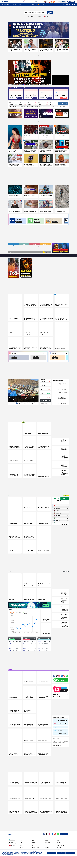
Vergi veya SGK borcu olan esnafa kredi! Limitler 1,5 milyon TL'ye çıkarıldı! (64, 622)
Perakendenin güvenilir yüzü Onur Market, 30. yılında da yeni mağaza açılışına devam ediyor (62, 826)
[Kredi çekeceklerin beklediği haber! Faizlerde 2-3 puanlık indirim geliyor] (23, 84)
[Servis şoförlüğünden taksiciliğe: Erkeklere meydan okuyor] (62, 340)
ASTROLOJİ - (48, 112)
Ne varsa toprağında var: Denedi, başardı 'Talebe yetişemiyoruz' (14, 840)
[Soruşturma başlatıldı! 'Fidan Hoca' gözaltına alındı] (11, 84)
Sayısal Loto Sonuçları (62, 751)
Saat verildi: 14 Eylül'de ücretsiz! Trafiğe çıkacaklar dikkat (64, 644)
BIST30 (21, 637)
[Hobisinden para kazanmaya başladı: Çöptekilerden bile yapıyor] (62, 833)
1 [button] (11, 431)
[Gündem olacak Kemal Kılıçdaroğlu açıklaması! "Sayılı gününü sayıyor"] (31, 84)
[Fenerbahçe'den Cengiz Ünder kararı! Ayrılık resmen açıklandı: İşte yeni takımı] (13, 84)
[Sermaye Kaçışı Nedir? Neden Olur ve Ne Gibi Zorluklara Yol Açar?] (62, 129)
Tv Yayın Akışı (55, 722)
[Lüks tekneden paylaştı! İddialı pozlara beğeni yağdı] (62, 361)
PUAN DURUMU (56, 526)
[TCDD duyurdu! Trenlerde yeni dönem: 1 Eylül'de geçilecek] (56, 628)
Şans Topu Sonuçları (62, 758)
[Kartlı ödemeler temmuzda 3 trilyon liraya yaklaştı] (46, 833)
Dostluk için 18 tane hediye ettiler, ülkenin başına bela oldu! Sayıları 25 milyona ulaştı (64, 478)
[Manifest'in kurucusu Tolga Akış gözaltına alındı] (15, 710)
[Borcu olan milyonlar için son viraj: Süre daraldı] (24, 84)
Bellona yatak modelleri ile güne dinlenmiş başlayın (30, 825)
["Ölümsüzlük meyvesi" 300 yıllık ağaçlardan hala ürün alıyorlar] (56, 500)
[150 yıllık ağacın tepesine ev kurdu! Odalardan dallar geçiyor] (46, 326)
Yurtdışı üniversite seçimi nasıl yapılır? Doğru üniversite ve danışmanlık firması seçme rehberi (31, 840)
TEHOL (39, 671)
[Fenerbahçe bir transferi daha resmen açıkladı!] (29, 543)
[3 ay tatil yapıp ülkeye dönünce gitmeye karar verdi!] (29, 703)
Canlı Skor (66, 523)
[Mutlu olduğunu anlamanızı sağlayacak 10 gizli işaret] (31, 144)
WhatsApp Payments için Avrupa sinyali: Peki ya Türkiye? (61, 812)
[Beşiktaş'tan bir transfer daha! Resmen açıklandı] (14, 84)
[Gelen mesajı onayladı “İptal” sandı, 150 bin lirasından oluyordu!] (36, 84)
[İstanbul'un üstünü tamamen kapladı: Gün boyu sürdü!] (46, 129)
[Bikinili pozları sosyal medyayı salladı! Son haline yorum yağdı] (29, 775)
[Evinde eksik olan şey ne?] (31, 189)
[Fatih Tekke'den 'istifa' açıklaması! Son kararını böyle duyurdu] (10, 84)
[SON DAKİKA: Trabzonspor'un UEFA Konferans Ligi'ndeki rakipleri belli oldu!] (40, 84)
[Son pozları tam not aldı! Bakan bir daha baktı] (15, 732)
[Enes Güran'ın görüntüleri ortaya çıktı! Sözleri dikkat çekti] (38, 30)
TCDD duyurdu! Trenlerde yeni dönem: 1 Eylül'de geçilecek (64, 629)
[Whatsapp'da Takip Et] (67, 704)
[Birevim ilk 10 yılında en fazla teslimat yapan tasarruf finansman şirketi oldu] (31, 804)
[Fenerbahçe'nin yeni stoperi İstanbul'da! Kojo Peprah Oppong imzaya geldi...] (48, 84)
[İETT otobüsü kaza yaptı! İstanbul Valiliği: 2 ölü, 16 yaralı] (20, 84)
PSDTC (10, 672)
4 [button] (19, 431)
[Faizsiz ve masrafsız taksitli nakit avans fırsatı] (33, 84)
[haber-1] (13, 295)
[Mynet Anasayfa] (6, 1)
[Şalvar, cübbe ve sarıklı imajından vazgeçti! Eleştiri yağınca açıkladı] (44, 703)
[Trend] (47, 2)
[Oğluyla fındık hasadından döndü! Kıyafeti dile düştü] (15, 461)
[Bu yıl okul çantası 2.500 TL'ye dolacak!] (46, 641)
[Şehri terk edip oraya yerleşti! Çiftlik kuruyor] (44, 84)
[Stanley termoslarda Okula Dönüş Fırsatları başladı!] (62, 144)
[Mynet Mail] (74, 4)
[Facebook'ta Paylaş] (59, 772)
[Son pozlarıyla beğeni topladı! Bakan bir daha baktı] (29, 746)
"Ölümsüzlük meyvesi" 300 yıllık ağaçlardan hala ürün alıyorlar (64, 501)
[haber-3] (38, 295)
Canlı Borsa (66, 599)
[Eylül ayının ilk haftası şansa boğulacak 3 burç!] (15, 189)
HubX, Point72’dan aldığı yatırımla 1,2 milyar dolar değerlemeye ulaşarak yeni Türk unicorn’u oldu (14, 812)
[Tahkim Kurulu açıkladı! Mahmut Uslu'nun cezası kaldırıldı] (29, 558)
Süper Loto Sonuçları (62, 754)
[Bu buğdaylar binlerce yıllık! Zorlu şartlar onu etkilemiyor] (44, 468)
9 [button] (32, 431)
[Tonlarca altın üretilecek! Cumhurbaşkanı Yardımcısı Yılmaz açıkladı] (56, 652)
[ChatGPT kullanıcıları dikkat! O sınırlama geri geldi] (56, 492)
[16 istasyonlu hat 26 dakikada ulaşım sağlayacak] (46, 340)
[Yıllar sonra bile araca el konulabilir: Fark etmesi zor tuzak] (56, 636)
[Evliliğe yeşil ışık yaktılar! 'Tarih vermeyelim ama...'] (15, 767)
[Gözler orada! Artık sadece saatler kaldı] (15, 612)
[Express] (54, 2)
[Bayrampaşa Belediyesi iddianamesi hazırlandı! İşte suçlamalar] (15, 204)
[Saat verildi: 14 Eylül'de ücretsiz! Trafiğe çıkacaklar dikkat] (56, 644)
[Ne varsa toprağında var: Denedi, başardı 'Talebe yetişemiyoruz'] (15, 833)
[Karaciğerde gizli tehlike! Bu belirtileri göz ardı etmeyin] (31, 204)
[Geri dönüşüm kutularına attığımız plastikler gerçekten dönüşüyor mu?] (29, 453)
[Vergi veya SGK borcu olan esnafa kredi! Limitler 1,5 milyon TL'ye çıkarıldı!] (56, 620)
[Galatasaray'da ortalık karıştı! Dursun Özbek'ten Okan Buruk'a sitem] (17, 84)
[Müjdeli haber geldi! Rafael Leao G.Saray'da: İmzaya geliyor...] (18, 84)
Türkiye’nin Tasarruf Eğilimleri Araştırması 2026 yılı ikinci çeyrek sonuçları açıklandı (46, 826)
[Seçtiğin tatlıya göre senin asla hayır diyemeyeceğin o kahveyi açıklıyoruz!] (31, 354)
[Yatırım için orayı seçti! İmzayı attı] (29, 732)
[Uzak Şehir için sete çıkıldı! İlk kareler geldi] (15, 746)
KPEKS (24, 674)
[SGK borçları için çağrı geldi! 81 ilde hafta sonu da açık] (29, 496)
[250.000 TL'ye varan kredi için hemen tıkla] (21, 84)
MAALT (10, 674)
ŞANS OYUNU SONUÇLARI (58, 745)
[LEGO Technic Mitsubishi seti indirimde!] (31, 369)
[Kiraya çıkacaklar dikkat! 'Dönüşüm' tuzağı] (44, 619)
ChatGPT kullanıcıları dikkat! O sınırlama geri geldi (64, 493)
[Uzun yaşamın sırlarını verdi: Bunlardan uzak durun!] (37, 84)
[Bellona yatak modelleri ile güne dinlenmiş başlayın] (31, 818)
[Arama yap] (58, 1)
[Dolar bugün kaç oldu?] (15, 482)
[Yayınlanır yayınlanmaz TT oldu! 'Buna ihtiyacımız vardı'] (44, 739)
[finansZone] (60, 248)
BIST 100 (12, 640)
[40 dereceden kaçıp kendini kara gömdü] (46, 144)
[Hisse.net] (15, 113)
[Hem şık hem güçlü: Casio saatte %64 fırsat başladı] (29, 468)
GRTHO (10, 676)
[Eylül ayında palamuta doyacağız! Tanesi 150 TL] (15, 496)
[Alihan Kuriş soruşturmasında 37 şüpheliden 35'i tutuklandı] (8, 84)
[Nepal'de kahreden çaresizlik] (50, 84)
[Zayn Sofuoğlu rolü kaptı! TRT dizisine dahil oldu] (46, 189)
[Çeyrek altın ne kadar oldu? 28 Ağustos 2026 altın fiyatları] (31, 326)
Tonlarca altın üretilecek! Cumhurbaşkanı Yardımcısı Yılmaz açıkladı (64, 653)
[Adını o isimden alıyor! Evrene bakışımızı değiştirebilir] (38, 84)
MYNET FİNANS (15, 106)
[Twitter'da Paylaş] (62, 772)
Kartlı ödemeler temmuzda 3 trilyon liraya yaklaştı (46, 839)
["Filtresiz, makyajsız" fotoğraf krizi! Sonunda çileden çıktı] (29, 717)
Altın (37, 637)
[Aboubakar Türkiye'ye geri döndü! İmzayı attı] (15, 536)
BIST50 (16, 637)
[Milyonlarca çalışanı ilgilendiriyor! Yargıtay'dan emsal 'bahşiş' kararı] (29, 605)
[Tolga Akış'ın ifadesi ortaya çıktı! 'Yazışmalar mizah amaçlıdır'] (28, 84)
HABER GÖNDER (67, 4)
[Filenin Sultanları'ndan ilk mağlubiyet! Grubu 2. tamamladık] (44, 529)
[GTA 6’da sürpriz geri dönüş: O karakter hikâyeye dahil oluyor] (46, 204)
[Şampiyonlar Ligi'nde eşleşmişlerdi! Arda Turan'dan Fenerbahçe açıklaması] (30, 84)
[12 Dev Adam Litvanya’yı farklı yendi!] (29, 529)
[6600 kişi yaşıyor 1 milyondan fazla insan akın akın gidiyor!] (56, 484)
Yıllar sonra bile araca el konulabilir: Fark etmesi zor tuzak (64, 636)
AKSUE (24, 676)
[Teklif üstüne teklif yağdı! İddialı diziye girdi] (44, 717)
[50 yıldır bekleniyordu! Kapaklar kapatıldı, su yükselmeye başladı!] (56, 468)
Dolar (27, 637)
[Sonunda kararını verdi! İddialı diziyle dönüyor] (44, 775)
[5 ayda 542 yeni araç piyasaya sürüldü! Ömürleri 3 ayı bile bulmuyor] (29, 619)
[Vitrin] (49, 2)
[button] (2, 1)
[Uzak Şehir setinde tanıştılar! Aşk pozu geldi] (44, 489)
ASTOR (39, 674)
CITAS (10, 678)
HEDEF (24, 671)
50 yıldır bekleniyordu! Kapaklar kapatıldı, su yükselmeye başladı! (64, 470)
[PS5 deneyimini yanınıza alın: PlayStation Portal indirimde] (31, 340)
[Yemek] (52, 2)
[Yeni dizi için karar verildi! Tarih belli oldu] (15, 354)
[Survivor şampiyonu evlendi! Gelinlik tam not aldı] (44, 760)
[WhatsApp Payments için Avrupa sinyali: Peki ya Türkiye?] (62, 804)
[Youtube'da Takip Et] (64, 704)
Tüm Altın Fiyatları (44, 428)
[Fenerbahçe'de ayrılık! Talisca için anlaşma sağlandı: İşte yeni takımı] (29, 572)
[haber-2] (26, 295)
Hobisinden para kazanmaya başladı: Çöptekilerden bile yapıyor (61, 840)
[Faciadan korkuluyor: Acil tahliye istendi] (41, 84)
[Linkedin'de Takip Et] (62, 704)
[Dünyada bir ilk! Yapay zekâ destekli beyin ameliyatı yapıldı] (47, 84)
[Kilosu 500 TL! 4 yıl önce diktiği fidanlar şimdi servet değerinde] (15, 818)
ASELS (39, 678)
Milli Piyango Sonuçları (62, 748)
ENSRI (24, 678)
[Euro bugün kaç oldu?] (29, 482)
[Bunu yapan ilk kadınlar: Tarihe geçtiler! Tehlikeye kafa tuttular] (62, 196)
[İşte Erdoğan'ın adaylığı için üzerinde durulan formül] (26, 84)
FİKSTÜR (64, 526)
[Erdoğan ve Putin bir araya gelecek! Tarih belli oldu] (31, 129)
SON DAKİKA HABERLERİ (6, 4)
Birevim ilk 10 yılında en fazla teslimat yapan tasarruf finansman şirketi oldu (31, 812)
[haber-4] (51, 295)
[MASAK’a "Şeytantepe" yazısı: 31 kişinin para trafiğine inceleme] (29, 72)
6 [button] (24, 431)
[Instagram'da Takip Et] (59, 704)
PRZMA (10, 671)
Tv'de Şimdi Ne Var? (57, 724)
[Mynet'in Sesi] (31, 113)
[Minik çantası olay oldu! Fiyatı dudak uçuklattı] (29, 760)
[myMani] (23, 1)
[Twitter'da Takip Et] (57, 704)
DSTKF (24, 672)
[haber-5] (63, 295)
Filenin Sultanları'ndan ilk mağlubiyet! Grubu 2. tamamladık (19, 4)
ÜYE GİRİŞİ (63, 1)
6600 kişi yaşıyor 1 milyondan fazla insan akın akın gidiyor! (64, 484)
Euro (32, 637)
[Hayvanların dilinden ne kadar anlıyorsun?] (62, 326)
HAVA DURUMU (34, 4)
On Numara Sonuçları (62, 761)
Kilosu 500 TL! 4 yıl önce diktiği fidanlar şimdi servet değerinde (14, 826)
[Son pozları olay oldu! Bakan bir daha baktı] (15, 137)
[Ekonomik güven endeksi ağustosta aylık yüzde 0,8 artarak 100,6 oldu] (46, 369)
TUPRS (39, 676)
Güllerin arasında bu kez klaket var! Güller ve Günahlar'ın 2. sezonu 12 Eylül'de (45, 812)
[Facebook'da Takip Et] (54, 704)
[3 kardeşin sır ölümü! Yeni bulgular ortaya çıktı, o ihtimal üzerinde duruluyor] (27, 84)
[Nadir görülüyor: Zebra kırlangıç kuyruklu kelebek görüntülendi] (46, 354)
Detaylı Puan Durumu (64, 552)
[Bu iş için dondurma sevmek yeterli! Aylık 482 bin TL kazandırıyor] (44, 605)
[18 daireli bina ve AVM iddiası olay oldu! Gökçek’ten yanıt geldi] (43, 84)
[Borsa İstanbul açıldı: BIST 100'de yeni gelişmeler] (44, 453)
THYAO (39, 672)
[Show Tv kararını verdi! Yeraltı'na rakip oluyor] (15, 333)
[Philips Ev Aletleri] (45, 2)
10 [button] (34, 431)
